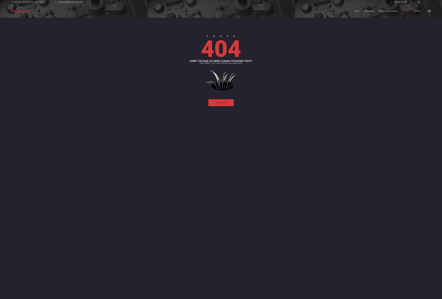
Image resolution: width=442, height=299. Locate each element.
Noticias (405, 11)
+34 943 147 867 (400, 2)
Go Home (221, 103)
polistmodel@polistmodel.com (70, 2)
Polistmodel (369, 11)
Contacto (417, 11)
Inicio (357, 11)
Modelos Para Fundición (388, 11)
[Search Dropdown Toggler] (419, 2)
